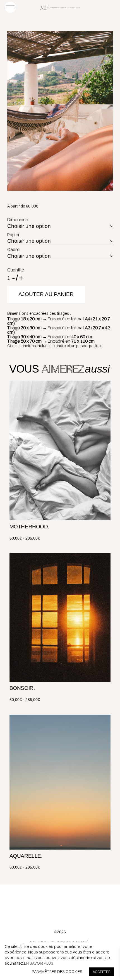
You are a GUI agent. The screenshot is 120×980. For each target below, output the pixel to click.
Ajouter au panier (46, 294)
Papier (13, 234)
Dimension (17, 219)
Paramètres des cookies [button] (57, 971)
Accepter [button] (102, 971)
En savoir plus (38, 963)
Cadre (13, 249)
